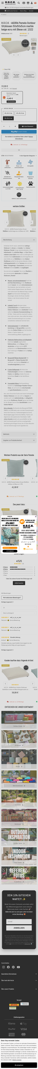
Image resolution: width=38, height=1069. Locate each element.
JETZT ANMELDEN (10, 551)
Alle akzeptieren (19, 1065)
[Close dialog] (36, 516)
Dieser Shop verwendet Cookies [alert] (10, 1041)
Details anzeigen (16, 1060)
